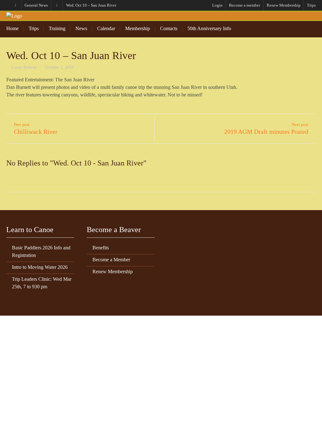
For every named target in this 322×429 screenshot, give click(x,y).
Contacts (168, 28)
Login (217, 5)
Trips (311, 5)
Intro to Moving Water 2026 (40, 267)
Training (57, 28)
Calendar (106, 28)
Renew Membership (284, 5)
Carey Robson (24, 67)
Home (12, 28)
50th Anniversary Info (209, 28)
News (81, 28)
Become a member (244, 5)
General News (36, 5)
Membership (137, 28)
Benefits (100, 247)
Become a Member (111, 259)
